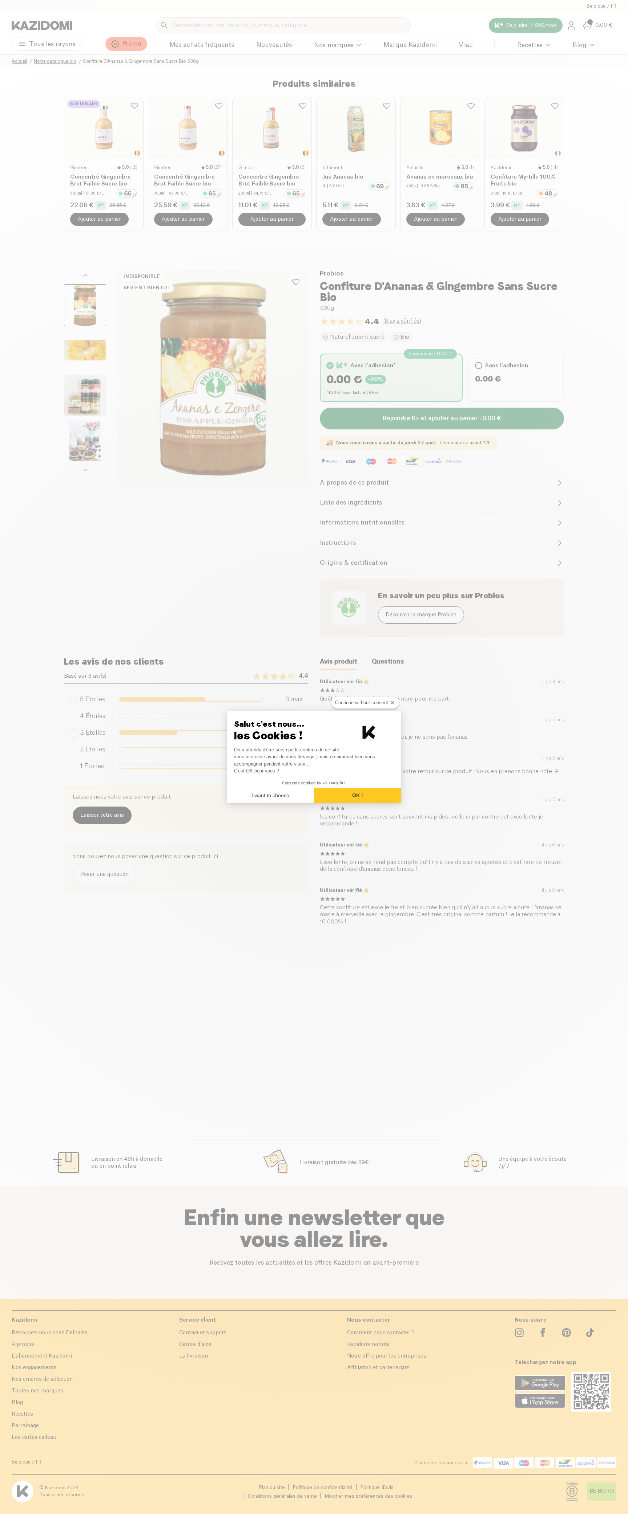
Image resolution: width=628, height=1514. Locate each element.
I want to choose (270, 795)
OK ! (357, 795)
